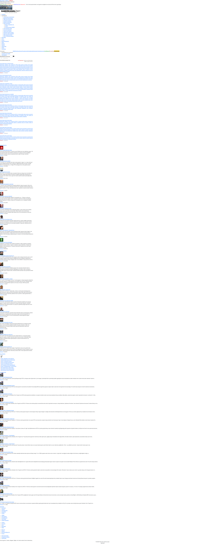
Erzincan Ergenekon (7, 29)
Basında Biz (2, 0)
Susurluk (42, 51)
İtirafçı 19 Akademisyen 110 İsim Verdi (8, 366)
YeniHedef (29, 51)
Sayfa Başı (2, 506)
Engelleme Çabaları (7, 20)
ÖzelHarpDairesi (18, 51)
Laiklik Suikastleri (5, 520)
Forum (3, 40)
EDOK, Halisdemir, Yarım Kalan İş (7, 358)
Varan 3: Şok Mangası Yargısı (6, 363)
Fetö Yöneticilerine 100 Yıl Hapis (7, 367)
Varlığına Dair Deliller (6, 53)
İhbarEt (3, 43)
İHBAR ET (11, 0)
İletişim (6, 0)
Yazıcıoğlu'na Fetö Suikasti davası (7, 368)
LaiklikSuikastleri (34, 51)
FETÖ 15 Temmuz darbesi (8, 36)
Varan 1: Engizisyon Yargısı (6, 361)
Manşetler (4, 37)
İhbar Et (3, 529)
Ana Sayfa (4, 508)
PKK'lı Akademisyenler (7, 35)
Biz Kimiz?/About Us (6, 532)
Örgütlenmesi (4, 517)
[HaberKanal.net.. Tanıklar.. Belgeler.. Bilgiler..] (10, 11)
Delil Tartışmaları (5, 535)
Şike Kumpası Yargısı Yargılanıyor (7, 370)
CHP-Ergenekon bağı (7, 28)
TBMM (14, 51)
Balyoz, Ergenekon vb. (9, 24)
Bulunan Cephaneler (7, 22)
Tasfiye (39, 51)
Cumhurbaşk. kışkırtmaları (8, 17)
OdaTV (6, 26)
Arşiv (3, 38)
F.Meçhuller (4, 46)
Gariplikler (4, 49)
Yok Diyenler (4, 55)
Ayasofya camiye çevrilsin (8, 32)
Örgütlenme (24, 51)
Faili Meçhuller (5, 510)
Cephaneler (4, 538)
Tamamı (1, 155)
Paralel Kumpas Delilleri (10, 27)
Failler (3, 47)
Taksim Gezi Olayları (7, 31)
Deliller (3, 513)
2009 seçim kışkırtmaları (8, 19)
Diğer (3, 42)
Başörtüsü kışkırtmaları (8, 18)
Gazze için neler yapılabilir (8, 33)
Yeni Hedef (4, 519)
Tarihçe (3, 45)
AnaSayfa (3, 14)
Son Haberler (2, 354)
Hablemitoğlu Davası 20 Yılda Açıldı (8, 359)
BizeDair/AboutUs (5, 41)
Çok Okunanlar (3, 372)
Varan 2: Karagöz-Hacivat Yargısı (7, 362)
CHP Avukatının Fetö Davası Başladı (8, 365)
